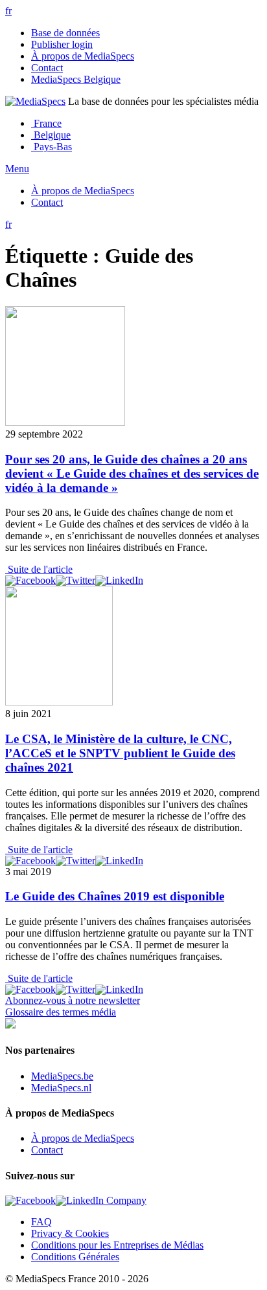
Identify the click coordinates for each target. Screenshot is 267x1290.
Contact (47, 67)
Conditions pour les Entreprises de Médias (117, 1245)
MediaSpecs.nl (61, 1087)
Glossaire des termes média (60, 1012)
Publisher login (62, 44)
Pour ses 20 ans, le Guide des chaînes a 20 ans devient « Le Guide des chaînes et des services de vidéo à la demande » (132, 473)
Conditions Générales (75, 1256)
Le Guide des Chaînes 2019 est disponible (114, 896)
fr (8, 10)
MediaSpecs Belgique (76, 79)
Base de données (65, 32)
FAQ (41, 1221)
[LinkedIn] (119, 580)
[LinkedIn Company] (101, 1200)
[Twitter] (75, 580)
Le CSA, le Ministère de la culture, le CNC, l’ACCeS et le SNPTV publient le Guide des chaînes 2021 (120, 753)
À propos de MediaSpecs (82, 55)
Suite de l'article (39, 569)
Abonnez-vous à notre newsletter (72, 1000)
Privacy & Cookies (70, 1233)
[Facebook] (30, 580)
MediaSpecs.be (62, 1076)
